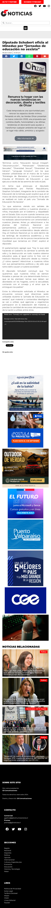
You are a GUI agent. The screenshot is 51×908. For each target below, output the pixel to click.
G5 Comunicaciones (9, 790)
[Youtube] (44, 6)
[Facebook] (35, 6)
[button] (26, 28)
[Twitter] (40, 6)
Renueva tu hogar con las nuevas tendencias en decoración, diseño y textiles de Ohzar (25, 101)
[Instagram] (49, 6)
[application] (25, 326)
